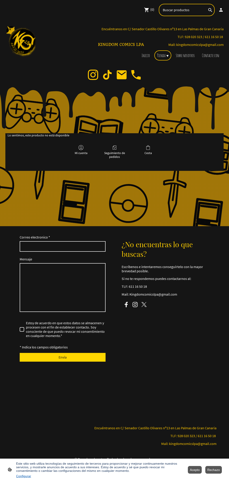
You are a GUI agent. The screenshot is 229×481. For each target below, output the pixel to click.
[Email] (121, 74)
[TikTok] (107, 74)
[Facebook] (126, 304)
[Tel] (136, 74)
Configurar (23, 476)
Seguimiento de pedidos (114, 155)
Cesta (148, 153)
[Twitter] (144, 304)
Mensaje (26, 259)
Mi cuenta (81, 153)
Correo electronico (35, 237)
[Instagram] (93, 74)
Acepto (195, 470)
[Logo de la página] (22, 41)
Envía (63, 357)
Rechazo (213, 470)
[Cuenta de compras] (221, 10)
